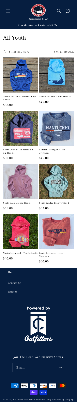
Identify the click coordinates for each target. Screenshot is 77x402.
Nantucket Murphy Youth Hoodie (20, 253)
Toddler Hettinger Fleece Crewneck (52, 151)
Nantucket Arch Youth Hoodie (54, 96)
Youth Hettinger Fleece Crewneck (51, 255)
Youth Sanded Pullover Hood (54, 202)
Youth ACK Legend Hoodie (17, 202)
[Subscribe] (60, 367)
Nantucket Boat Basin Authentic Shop (32, 399)
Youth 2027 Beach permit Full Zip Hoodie (18, 151)
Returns (12, 291)
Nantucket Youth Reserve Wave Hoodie (19, 98)
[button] (8, 10)
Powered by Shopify (63, 399)
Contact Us (14, 283)
